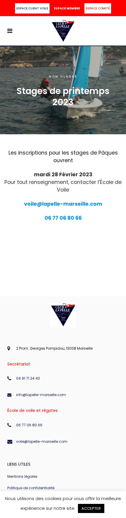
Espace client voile (32, 8)
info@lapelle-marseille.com (41, 394)
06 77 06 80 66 (29, 425)
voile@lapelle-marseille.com (41, 441)
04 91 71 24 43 (28, 378)
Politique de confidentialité (31, 487)
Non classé (63, 76)
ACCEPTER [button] (91, 508)
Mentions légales (22, 476)
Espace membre (67, 8)
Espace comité (98, 8)
